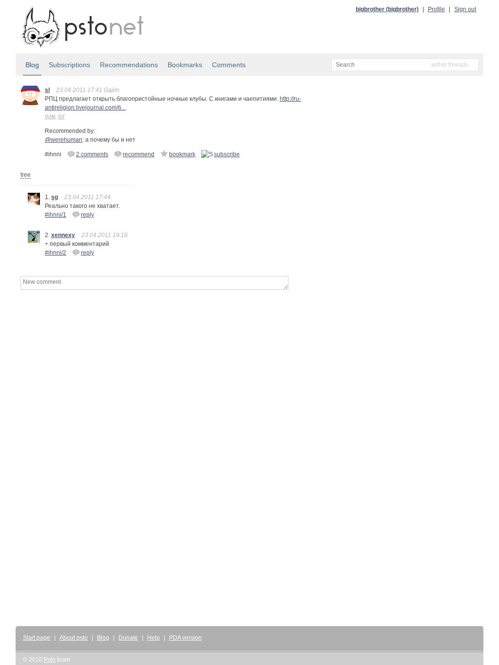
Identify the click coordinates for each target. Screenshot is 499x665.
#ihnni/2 (55, 252)
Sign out (465, 9)
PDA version (185, 637)
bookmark (182, 154)
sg (54, 197)
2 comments (92, 154)
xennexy (63, 235)
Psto (50, 659)
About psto (73, 637)
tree (25, 174)
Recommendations (129, 65)
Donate (128, 637)
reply (87, 214)
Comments (229, 65)
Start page (36, 637)
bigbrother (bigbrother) (387, 9)
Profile (436, 9)
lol (61, 116)
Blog (32, 65)
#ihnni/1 (55, 214)
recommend (138, 154)
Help (153, 637)
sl (47, 90)
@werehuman (63, 139)
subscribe (227, 154)
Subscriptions (69, 65)
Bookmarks (185, 65)
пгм (50, 116)
